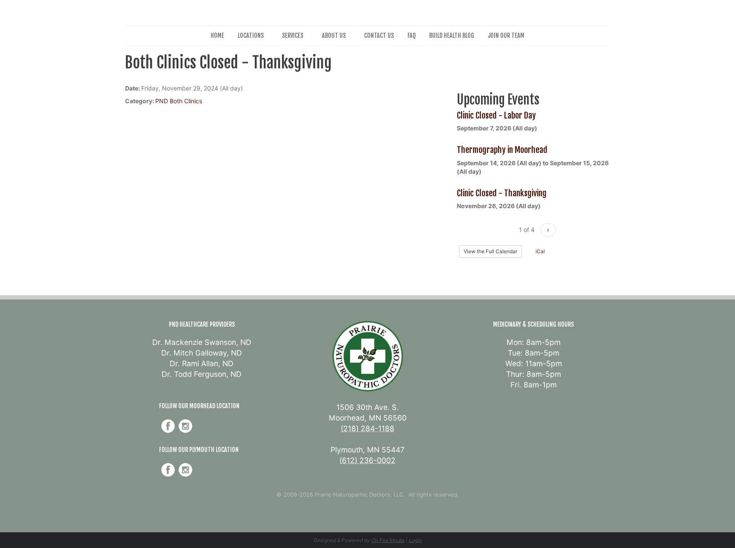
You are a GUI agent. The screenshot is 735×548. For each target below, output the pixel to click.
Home (217, 35)
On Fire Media (388, 540)
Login (415, 540)
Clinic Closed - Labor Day (496, 115)
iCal (539, 251)
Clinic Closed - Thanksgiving (502, 193)
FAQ (411, 35)
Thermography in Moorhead (502, 149)
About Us (334, 35)
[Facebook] (168, 426)
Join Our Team (506, 35)
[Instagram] (185, 426)
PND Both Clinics (178, 101)
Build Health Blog (451, 35)
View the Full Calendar (490, 251)
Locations (251, 35)
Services (292, 35)
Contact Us (379, 35)
